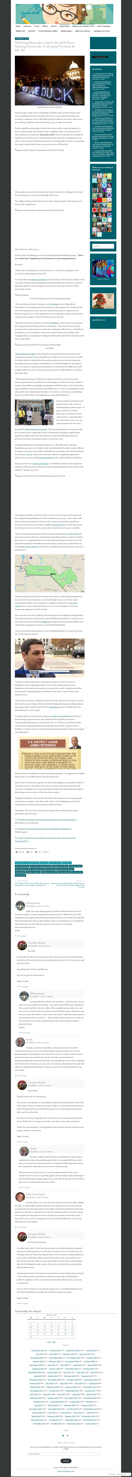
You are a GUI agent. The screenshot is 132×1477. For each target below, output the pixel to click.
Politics (45, 26)
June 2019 (81, 1372)
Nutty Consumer (103, 26)
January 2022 (38, 1361)
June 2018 (64, 1383)
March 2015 (36, 1416)
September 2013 (74, 1424)
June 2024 (54, 1354)
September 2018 (90, 1380)
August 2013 (91, 1424)
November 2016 (90, 1398)
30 (72, 1334)
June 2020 (52, 1365)
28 (58, 1334)
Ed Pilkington (22, 869)
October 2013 (56, 1424)
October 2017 (54, 1391)
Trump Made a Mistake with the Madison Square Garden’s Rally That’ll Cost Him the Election (103, 104)
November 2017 (36, 1391)
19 (44, 1331)
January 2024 (85, 1354)
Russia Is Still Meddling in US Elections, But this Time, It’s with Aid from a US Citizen (103, 144)
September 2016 (57, 1402)
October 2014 (54, 1420)
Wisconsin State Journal (36, 429)
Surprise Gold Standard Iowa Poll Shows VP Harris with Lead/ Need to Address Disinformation (101, 84)
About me (27, 26)
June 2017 (48, 1394)
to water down (72, 534)
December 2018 (35, 1380)
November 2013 (39, 1424)
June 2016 (38, 1405)
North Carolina (34, 872)
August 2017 (90, 1391)
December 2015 (35, 1409)
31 (31, 1337)
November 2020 (72, 1361)
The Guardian (65, 872)
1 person (27, 1032)
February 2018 (53, 1387)
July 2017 (34, 1394)
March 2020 (92, 1365)
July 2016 (89, 1402)
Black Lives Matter (83, 31)
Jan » (54, 1342)
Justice (54, 26)
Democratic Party (60, 866)
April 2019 (38, 1376)
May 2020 (64, 1365)
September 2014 (71, 1420)
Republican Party (49, 872)
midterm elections (38, 280)
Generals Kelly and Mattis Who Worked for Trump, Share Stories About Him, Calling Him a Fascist (103, 153)
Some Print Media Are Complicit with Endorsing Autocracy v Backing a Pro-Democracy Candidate (101, 94)
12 (44, 1327)
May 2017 (61, 1394)
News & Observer (32, 547)
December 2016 (71, 1398)
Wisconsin (54, 304)
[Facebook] (63, 1435)
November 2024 (37, 1350)
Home (18, 26)
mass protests (47, 458)
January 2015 (70, 1416)
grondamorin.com (98, 320)
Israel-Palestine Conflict (48, 31)
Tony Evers (78, 872)
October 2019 (88, 1369)
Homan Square (66, 31)
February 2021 (55, 1361)
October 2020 (89, 1361)
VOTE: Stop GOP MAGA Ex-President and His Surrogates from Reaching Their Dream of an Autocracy (103, 121)
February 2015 (53, 1416)
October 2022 (91, 1358)
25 (37, 1334)
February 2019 (70, 1376)
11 (37, 1327)
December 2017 (89, 1387)
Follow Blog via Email (66, 1443)
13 (51, 1327)
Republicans (54, 707)
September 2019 (34, 1372)
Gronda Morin (30, 13)
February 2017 (36, 1398)
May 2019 (95, 1372)
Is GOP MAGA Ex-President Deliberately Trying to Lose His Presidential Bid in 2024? (103, 75)
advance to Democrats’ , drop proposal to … (48, 820)
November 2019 (71, 1369)
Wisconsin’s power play (25, 354)
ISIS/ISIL (31, 31)
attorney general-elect (41, 866)
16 (72, 1327)
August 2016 (75, 1402)
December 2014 (88, 1416)
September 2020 (36, 1365)
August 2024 (91, 1350)
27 (51, 1334)
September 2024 (73, 1350)
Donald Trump (76, 866)
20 (51, 1331)
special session (58, 525)
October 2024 (54, 1350)
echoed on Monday (40, 464)
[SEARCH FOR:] (103, 246)
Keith (29, 1039)
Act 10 (29, 454)
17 (31, 1331)
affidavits (46, 622)
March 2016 (53, 1405)
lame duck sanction (66, 869)
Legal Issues (65, 26)
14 (58, 1327)
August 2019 (52, 1372)
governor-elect (38, 869)
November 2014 (37, 1420)
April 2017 (76, 1394)
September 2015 (90, 1409)
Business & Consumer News (83, 26)
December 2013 (89, 1420)
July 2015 (52, 1413)
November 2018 (54, 1380)
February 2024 (69, 1354)
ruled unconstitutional (61, 716)
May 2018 (79, 1383)
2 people (23, 936)
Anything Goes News (101, 31)
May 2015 (78, 1413)
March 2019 (53, 1376)
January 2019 (87, 1376)
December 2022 (55, 1358)
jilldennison (33, 903)
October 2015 (72, 1409)
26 (44, 1334)
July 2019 (67, 1372)
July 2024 (40, 1354)
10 (31, 1327)
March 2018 (35, 1387)
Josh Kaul (51, 869)
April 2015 (91, 1413)
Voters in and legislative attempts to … (46, 829)
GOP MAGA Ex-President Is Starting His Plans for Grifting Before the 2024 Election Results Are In (102, 112)
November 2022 (73, 1358)
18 (37, 1331)
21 (58, 1331)
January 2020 (54, 1369)
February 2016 (70, 1405)
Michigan (55, 323)
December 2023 (36, 1358)
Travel (36, 26)
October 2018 (72, 1380)
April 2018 (93, 1383)
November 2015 (54, 1409)
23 (72, 1331)
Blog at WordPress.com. (66, 1471)
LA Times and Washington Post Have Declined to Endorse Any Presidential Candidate (103, 128)
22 (65, 1331)
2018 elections (22, 866)
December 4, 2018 (22, 38)
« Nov (49, 1342)
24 (31, 1334)
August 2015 (37, 1413)
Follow (66, 1461)
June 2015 (65, 1413)
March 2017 (91, 1394)
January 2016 (87, 1405)
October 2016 (38, 1402)
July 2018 (49, 1383)
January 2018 (71, 1387)
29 (65, 1334)
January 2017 (53, 1398)
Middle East (20, 31)
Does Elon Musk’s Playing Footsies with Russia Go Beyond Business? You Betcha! (103, 136)
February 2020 (38, 1369)
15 (65, 1327)
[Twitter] (67, 1435)
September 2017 (72, 1391)
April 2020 (77, 1365)
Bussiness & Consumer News (27, 863)
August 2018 (34, 1383)
